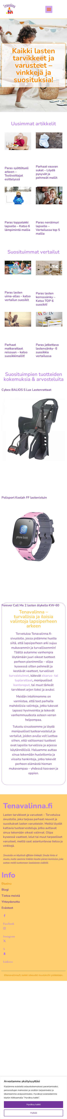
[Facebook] (4, 915)
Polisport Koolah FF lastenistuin (24, 497)
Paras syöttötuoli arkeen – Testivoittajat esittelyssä (17, 173)
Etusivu (7, 883)
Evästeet (7, 908)
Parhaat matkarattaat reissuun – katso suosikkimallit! (16, 350)
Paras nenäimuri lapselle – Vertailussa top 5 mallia (48, 228)
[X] (4, 941)
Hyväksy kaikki (33, 1104)
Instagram (9, 936)
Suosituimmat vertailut (33, 252)
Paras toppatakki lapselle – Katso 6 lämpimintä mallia (17, 226)
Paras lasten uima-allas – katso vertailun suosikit (18, 296)
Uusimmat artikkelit (33, 123)
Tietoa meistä (11, 895)
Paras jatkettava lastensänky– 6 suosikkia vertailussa (47, 350)
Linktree (8, 961)
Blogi (5, 889)
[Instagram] (4, 928)
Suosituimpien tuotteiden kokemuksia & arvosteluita (34, 377)
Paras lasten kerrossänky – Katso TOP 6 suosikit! (45, 299)
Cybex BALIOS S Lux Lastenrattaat (26, 390)
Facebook (8, 923)
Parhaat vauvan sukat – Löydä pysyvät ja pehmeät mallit (47, 172)
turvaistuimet (19, 676)
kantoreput (21, 685)
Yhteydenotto (11, 901)
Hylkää (33, 1112)
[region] (33, 1098)
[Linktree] (4, 953)
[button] (48, 9)
